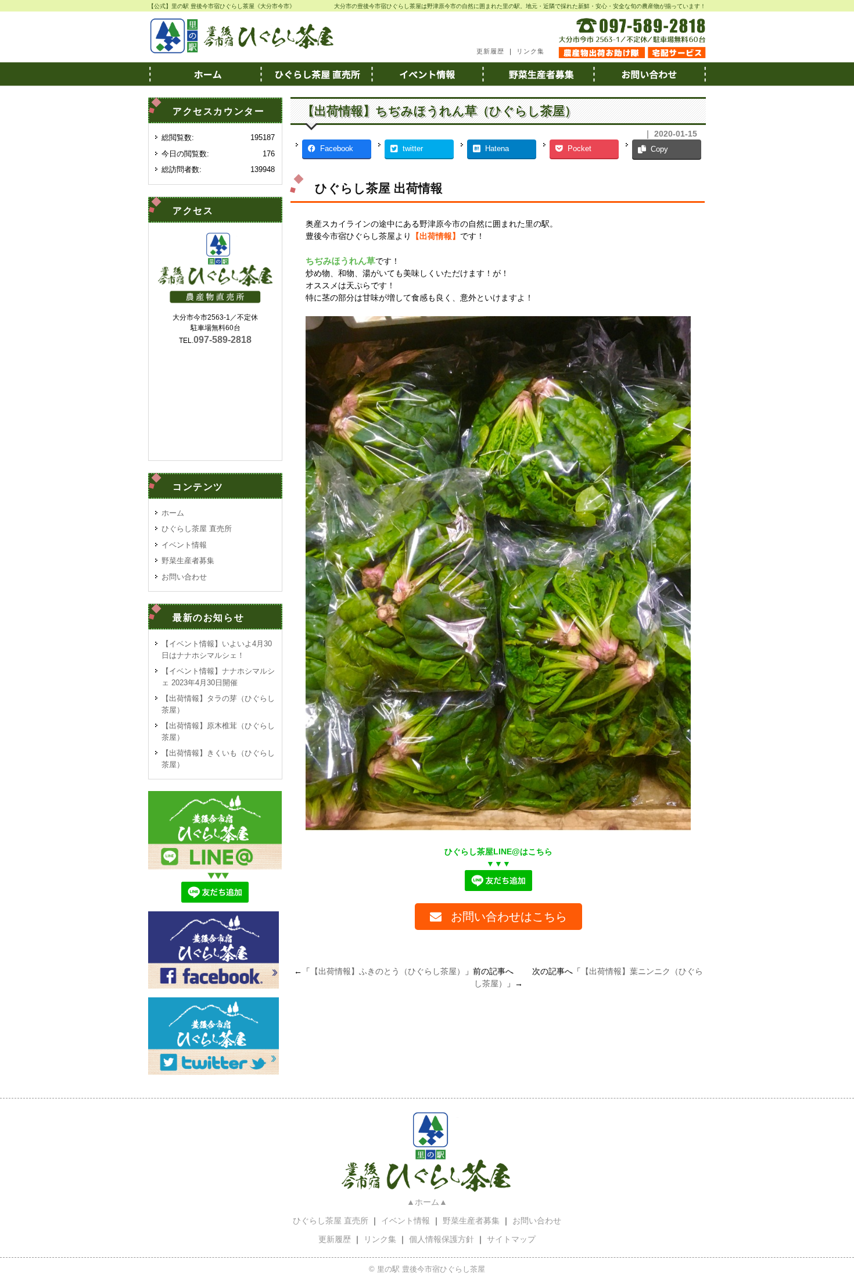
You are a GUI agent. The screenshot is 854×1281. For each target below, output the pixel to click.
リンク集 (530, 51)
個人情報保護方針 (441, 1239)
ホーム (204, 73)
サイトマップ (511, 1239)
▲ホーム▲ (427, 1202)
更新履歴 (490, 51)
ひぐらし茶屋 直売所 (197, 528)
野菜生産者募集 (538, 73)
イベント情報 (427, 73)
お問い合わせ (650, 73)
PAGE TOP (824, 1232)
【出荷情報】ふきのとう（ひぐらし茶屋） (387, 971)
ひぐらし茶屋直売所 (315, 73)
